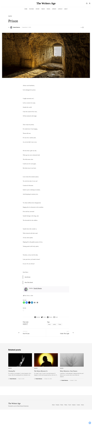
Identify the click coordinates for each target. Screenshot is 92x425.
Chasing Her (11, 371)
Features (31, 8)
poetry (54, 324)
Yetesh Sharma (16, 27)
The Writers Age (46, 3)
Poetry (37, 8)
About (65, 8)
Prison (59, 324)
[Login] (89, 3)
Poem (49, 324)
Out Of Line (27, 277)
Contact (60, 8)
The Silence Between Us (40, 371)
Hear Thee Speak (29, 282)
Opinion (54, 8)
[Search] (86, 3)
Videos (43, 8)
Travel (48, 8)
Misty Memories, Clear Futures (68, 371)
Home (26, 8)
